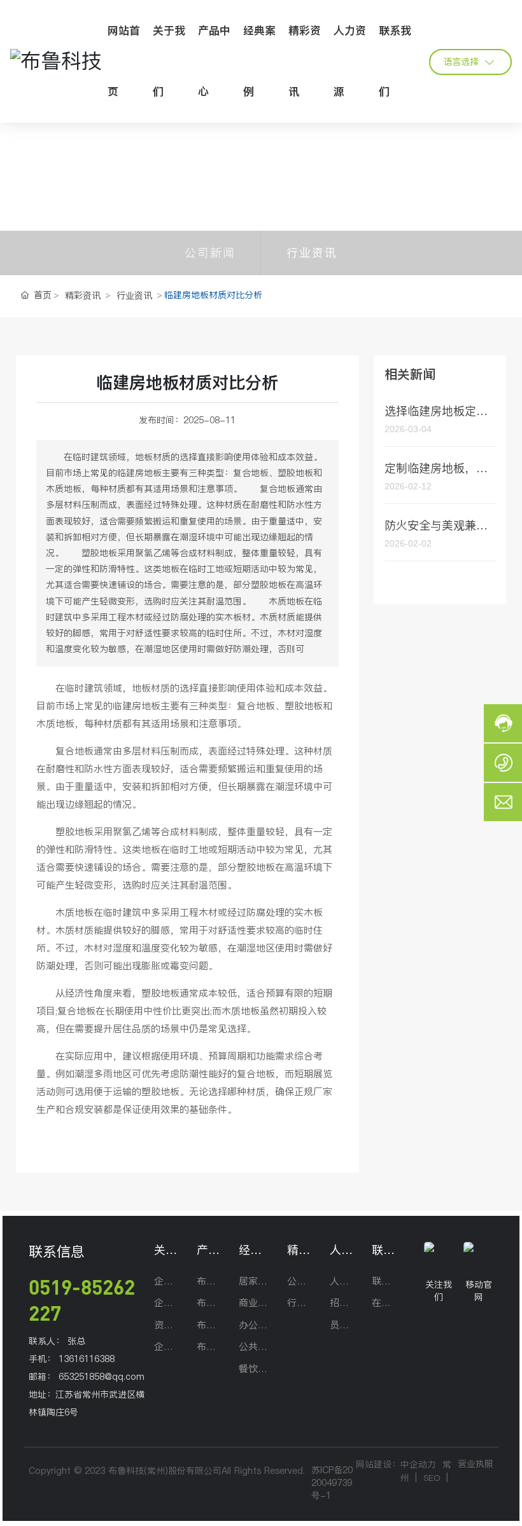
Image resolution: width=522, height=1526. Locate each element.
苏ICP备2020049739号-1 (332, 1483)
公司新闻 (210, 253)
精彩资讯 (83, 295)
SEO (431, 1477)
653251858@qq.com (102, 1376)
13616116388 (87, 1358)
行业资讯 (311, 253)
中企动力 (418, 1464)
